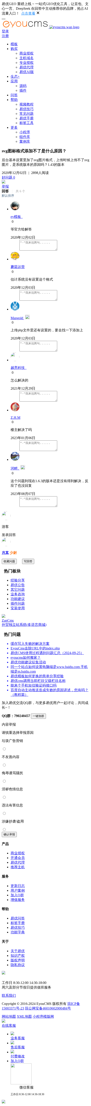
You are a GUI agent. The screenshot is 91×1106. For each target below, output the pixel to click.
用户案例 (18, 890)
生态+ (15, 76)
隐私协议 (18, 965)
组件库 (24, 137)
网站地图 (9, 1016)
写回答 (28, 561)
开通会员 (18, 858)
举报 (5, 186)
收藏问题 (9, 561)
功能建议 (18, 599)
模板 (14, 44)
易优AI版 (26, 72)
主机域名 (26, 58)
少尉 (13, 553)
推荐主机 (18, 867)
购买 (14, 49)
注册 (5, 36)
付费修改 (18, 1056)
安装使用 (18, 608)
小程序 (24, 132)
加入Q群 (17, 895)
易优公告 (18, 585)
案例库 (24, 141)
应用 (14, 81)
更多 (14, 127)
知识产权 (18, 955)
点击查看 (28, 13)
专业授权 (26, 62)
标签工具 (26, 123)
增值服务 (18, 900)
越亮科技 (19, 368)
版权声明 (18, 960)
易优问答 (18, 918)
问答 (14, 95)
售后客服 (18, 1047)
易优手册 (26, 118)
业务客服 (18, 1038)
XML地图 (24, 1016)
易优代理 (26, 67)
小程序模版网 (43, 1016)
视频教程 (26, 104)
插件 (23, 90)
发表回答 (9, 535)
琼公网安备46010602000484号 (48, 1008)
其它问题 (18, 589)
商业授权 (26, 53)
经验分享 (18, 580)
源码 (23, 86)
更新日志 (18, 886)
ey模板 (17, 217)
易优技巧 (26, 109)
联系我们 (9, 995)
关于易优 (18, 951)
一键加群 (38, 716)
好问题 (8, 177)
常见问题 (26, 113)
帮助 (14, 100)
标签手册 (18, 923)
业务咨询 (18, 594)
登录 (5, 31)
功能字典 (18, 932)
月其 (5, 553)
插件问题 (18, 603)
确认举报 (9, 834)
